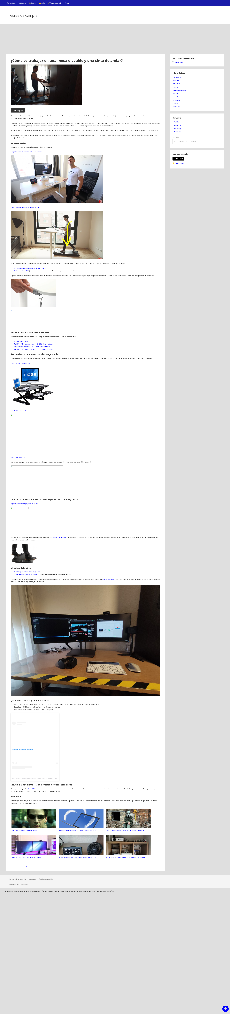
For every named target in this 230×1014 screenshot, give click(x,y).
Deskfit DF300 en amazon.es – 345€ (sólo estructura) (32, 347)
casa (67, 116)
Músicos (175, 94)
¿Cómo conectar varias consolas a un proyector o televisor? (126, 857)
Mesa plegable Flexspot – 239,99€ (22, 363)
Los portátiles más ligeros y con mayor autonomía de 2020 (78, 830)
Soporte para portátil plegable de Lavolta (24, 504)
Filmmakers (176, 80)
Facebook (177, 125)
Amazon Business (108, 579)
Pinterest (177, 132)
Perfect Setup (11, 3)
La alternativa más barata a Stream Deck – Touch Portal (77, 857)
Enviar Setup (178, 159)
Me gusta (19, 111)
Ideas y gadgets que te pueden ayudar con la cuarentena (125, 830)
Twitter (176, 122)
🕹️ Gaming (32, 3)
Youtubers (176, 107)
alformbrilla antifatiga (60, 537)
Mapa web (32, 879)
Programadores (177, 100)
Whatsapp (177, 129)
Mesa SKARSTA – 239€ (18, 457)
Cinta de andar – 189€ (21, 271)
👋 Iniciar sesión (178, 163)
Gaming (175, 87)
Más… (67, 3)
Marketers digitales (179, 90)
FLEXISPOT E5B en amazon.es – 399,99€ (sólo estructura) (33, 344)
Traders (175, 103)
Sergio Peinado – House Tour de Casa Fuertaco (26, 152)
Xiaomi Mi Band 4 (33, 789)
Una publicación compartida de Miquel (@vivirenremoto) (28, 778)
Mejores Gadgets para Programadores (25, 830)
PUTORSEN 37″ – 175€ (18, 411)
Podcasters (176, 97)
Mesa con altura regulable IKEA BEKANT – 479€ (30, 268)
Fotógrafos (176, 84)
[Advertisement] (115, 40)
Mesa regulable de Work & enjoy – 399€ (27, 572)
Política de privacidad (46, 879)
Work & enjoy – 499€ (21, 341)
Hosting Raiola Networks (17, 879)
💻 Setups (22, 3)
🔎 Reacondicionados (55, 3)
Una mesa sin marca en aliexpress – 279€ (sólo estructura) (33, 349)
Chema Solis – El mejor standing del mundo (25, 207)
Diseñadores (176, 77)
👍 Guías (42, 3)
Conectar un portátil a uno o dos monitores (26, 857)
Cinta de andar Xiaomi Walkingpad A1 (26, 574)
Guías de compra (23, 866)
